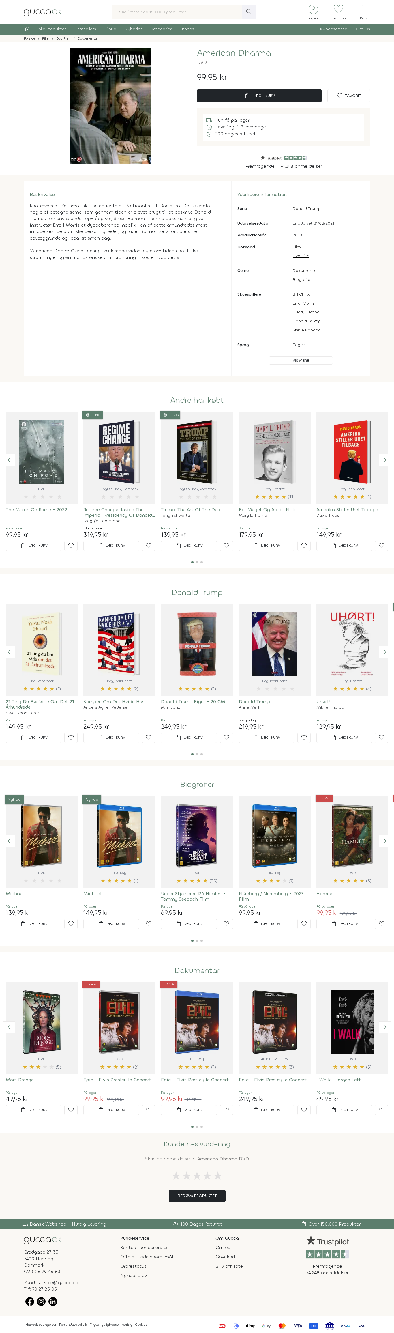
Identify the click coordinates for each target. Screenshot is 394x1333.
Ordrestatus (133, 1266)
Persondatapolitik (73, 1324)
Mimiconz (170, 707)
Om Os (363, 29)
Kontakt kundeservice (144, 1247)
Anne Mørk (249, 707)
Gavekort (225, 1257)
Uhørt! (323, 701)
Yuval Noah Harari (23, 713)
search (249, 12)
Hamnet (325, 893)
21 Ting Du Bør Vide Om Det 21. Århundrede (40, 704)
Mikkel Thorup (330, 707)
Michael (15, 893)
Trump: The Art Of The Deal (191, 509)
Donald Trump (307, 208)
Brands (187, 29)
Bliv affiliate (229, 1266)
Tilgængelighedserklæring (111, 1324)
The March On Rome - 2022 (36, 509)
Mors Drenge (20, 1079)
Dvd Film (301, 256)
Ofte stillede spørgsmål (146, 1257)
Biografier (302, 279)
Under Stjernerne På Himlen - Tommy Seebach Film (193, 896)
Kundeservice (333, 29)
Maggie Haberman (102, 521)
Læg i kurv (259, 96)
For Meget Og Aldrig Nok (267, 509)
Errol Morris (304, 303)
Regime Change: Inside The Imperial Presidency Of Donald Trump (117, 512)
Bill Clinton (303, 294)
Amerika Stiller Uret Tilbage (347, 509)
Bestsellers (85, 29)
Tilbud (110, 29)
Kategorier (161, 29)
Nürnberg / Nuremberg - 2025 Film (271, 896)
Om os (222, 1247)
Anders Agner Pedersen (106, 707)
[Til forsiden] (42, 11)
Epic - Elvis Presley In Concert (117, 1079)
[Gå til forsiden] (42, 1239)
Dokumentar (305, 270)
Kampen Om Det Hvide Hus (114, 701)
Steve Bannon (307, 330)
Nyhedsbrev (133, 1275)
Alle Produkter (52, 29)
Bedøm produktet (197, 1195)
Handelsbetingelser (40, 1324)
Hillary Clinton (306, 312)
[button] (9, 460)
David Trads (327, 515)
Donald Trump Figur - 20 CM (193, 701)
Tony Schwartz (175, 515)
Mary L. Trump (253, 515)
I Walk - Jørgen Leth (339, 1079)
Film (297, 247)
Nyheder (133, 29)
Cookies (141, 1324)
